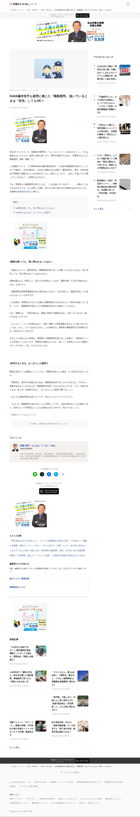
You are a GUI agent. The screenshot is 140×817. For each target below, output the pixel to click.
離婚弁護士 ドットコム (40, 803)
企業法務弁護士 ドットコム (19, 803)
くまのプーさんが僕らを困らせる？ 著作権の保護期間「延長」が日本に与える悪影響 (47, 550)
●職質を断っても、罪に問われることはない (35, 208)
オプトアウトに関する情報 (28, 786)
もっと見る (14, 747)
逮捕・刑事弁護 (46, 10)
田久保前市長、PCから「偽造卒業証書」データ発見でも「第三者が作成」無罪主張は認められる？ (63, 727)
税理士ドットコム (16, 799)
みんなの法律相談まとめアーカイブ (63, 803)
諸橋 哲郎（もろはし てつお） (38, 445)
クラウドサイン (30, 799)
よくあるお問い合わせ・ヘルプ (20, 782)
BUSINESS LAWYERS (47, 799)
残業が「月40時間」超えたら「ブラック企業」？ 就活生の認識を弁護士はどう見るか (47, 555)
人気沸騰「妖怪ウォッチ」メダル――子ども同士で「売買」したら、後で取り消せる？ (48, 545)
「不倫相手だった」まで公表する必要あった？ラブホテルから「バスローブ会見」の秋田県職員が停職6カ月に (107, 104)
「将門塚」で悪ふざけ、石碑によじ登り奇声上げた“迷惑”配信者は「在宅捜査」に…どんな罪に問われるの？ (63, 703)
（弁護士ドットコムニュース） (23, 414)
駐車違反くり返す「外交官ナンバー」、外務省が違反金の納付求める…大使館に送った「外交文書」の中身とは (107, 188)
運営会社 (13, 786)
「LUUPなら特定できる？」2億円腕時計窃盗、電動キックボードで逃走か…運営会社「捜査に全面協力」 (21, 653)
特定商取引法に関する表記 (114, 782)
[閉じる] (138, 14)
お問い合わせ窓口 (41, 782)
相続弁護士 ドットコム (113, 799)
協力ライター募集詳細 (19, 578)
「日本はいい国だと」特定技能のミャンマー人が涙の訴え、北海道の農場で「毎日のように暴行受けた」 (107, 131)
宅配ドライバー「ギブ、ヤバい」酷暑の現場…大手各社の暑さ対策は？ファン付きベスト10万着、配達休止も (21, 728)
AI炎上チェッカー (94, 803)
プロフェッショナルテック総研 (91, 799)
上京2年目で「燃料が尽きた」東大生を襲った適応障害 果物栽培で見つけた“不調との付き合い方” (21, 677)
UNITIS (81, 803)
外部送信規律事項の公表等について (89, 782)
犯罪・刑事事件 (32, 10)
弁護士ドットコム (18, 10)
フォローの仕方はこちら (57, 16)
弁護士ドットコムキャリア (67, 799)
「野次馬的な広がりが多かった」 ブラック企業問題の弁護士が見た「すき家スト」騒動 (48, 540)
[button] (63, 474)
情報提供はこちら (17, 587)
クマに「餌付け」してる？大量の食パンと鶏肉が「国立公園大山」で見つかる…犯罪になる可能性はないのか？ (107, 161)
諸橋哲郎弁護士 (24, 191)
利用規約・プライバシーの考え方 (61, 782)
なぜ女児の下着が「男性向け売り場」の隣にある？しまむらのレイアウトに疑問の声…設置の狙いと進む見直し (107, 72)
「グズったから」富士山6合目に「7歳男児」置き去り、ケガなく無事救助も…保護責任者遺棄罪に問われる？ (63, 678)
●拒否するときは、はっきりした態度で (33, 212)
